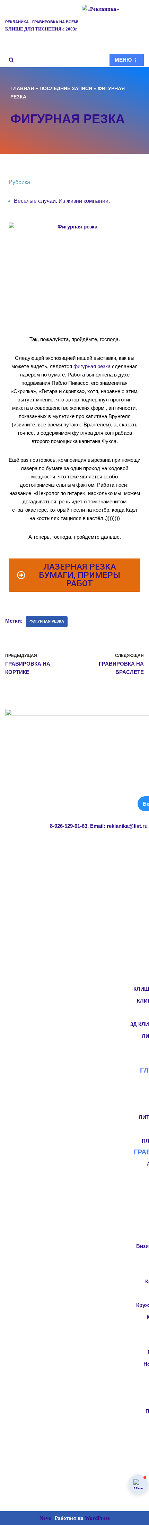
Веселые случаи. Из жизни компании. (62, 201)
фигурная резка (92, 366)
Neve (45, 1518)
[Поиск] (11, 59)
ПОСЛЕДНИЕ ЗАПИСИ (66, 88)
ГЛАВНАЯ (22, 88)
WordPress (97, 1518)
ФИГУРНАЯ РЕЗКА (46, 621)
